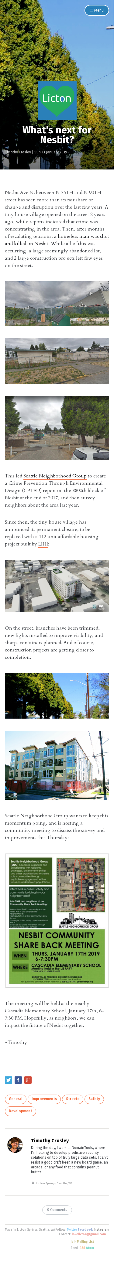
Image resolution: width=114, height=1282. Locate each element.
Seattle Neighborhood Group (55, 476)
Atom (90, 1248)
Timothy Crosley (18, 152)
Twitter (72, 1229)
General (15, 1099)
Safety (94, 1099)
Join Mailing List (82, 1241)
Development (20, 1111)
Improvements (44, 1099)
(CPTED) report (39, 490)
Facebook (85, 1229)
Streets (72, 1099)
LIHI (43, 544)
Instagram (101, 1229)
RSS (82, 1248)
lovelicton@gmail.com (89, 1234)
